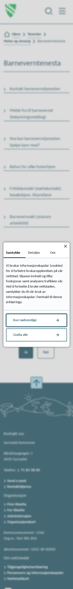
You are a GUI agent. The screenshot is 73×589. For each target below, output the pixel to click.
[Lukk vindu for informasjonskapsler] (65, 246)
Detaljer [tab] (34, 252)
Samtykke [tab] (13, 252)
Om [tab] (52, 252)
